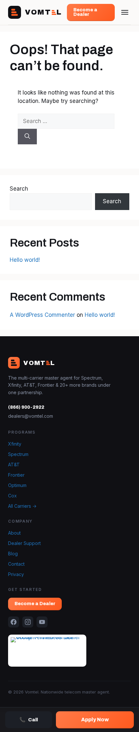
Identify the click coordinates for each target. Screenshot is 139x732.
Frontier (16, 475)
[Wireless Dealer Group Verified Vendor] (47, 650)
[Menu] (125, 12)
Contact (16, 564)
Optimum (17, 485)
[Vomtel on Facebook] (13, 621)
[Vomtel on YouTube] (42, 621)
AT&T (14, 464)
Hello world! (25, 260)
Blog (13, 553)
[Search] (27, 136)
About (14, 533)
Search (19, 188)
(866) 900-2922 (26, 407)
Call (28, 719)
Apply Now (95, 719)
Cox (12, 495)
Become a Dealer (85, 12)
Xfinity (14, 444)
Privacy (16, 574)
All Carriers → (22, 506)
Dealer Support (24, 543)
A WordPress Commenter (42, 315)
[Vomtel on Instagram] (27, 621)
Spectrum (18, 454)
